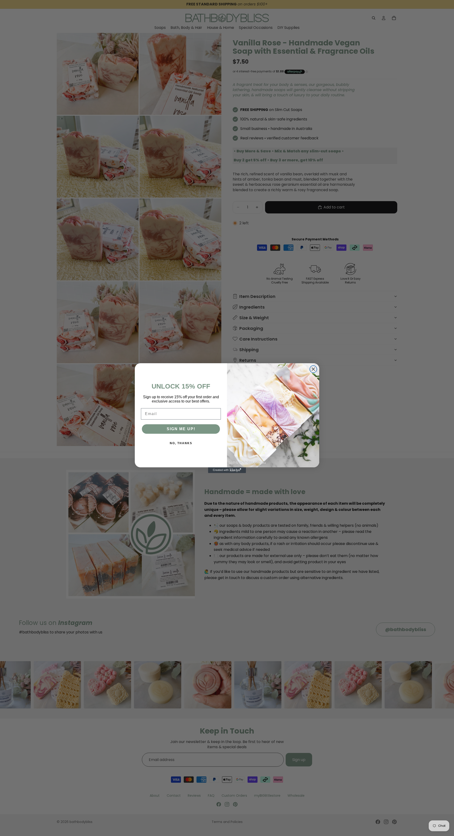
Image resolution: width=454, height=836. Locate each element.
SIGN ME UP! (181, 429)
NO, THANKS (181, 443)
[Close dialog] (313, 369)
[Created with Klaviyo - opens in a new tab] (227, 470)
